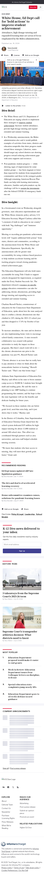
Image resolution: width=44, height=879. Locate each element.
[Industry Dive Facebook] (8, 787)
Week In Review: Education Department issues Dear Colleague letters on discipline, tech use (24, 673)
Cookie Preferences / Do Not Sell (14, 870)
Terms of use (19, 868)
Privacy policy (6, 868)
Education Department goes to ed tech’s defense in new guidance (23, 697)
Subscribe (33, 7)
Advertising (24, 803)
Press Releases (7, 822)
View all (6, 768)
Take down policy (32, 868)
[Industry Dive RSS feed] (17, 787)
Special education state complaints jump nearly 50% (22, 686)
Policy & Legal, (18, 514)
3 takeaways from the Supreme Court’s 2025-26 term (21, 595)
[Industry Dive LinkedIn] (3, 787)
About (4, 801)
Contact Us (6, 808)
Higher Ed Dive (26, 827)
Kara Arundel (12, 48)
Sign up (22, 551)
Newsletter (6, 812)
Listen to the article (15, 106)
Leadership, (30, 514)
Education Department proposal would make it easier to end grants (23, 660)
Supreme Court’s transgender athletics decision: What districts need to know (20, 635)
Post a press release (18, 768)
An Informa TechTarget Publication (22, 2)
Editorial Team (7, 805)
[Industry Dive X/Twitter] (13, 787)
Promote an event (27, 817)
